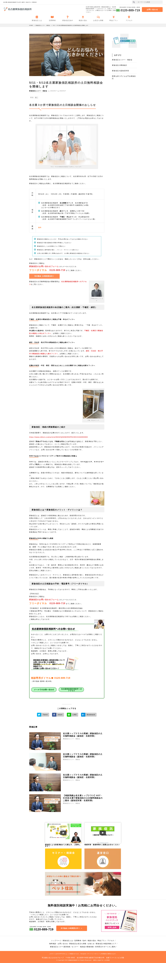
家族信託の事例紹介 (119, 65)
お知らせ (91, 943)
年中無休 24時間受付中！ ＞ (72, 928)
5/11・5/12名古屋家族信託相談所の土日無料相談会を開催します (70, 25)
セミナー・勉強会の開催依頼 (83, 947)
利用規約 (104, 953)
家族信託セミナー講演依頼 (60, 947)
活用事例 (77, 940)
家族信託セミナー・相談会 (43, 25)
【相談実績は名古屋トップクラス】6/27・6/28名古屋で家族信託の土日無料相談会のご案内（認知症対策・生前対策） (83, 797)
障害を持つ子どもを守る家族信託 (124, 77)
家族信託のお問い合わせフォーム (44, 266)
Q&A (84, 940)
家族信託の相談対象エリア (106, 943)
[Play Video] (63, 833)
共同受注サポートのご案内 (105, 947)
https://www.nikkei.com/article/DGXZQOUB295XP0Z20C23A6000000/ (58, 437)
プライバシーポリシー (93, 953)
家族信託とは (68, 940)
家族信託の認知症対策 (120, 71)
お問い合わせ (152, 9)
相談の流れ (92, 940)
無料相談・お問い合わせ (58, 943)
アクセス (111, 940)
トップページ (56, 940)
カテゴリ (118, 55)
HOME (31, 25)
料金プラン (102, 940)
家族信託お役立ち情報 (77, 943)
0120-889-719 (57, 270)
